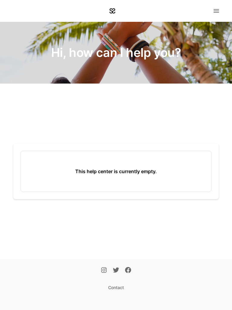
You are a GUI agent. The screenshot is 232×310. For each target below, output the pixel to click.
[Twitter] (116, 270)
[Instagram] (104, 270)
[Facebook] (128, 270)
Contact (116, 287)
